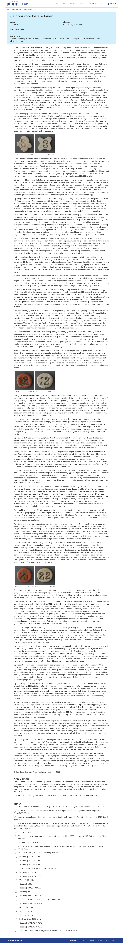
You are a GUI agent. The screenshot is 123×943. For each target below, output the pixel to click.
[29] (15, 931)
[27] (15, 923)
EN (111, 3)
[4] (15, 823)
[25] (15, 915)
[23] (15, 907)
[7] (15, 842)
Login (113, 940)
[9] (15, 852)
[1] (15, 807)
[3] (15, 817)
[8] (15, 846)
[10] (15, 856)
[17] (15, 884)
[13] (15, 868)
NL (108, 3)
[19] (15, 891)
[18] (15, 888)
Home (8, 10)
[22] (15, 903)
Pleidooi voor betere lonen (24, 10)
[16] (15, 880)
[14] (15, 872)
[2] (15, 810)
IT (115, 3)
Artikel (13, 10)
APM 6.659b (31, 391)
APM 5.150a (51, 586)
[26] (15, 919)
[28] (15, 927)
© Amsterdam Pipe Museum (14, 940)
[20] (15, 895)
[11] (15, 860)
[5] (15, 832)
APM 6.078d (31, 155)
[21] (15, 899)
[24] (15, 911)
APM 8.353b (51, 155)
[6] (15, 836)
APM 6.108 (31, 586)
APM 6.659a (51, 391)
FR (113, 3)
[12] (15, 864)
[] (28, 100)
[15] (15, 876)
